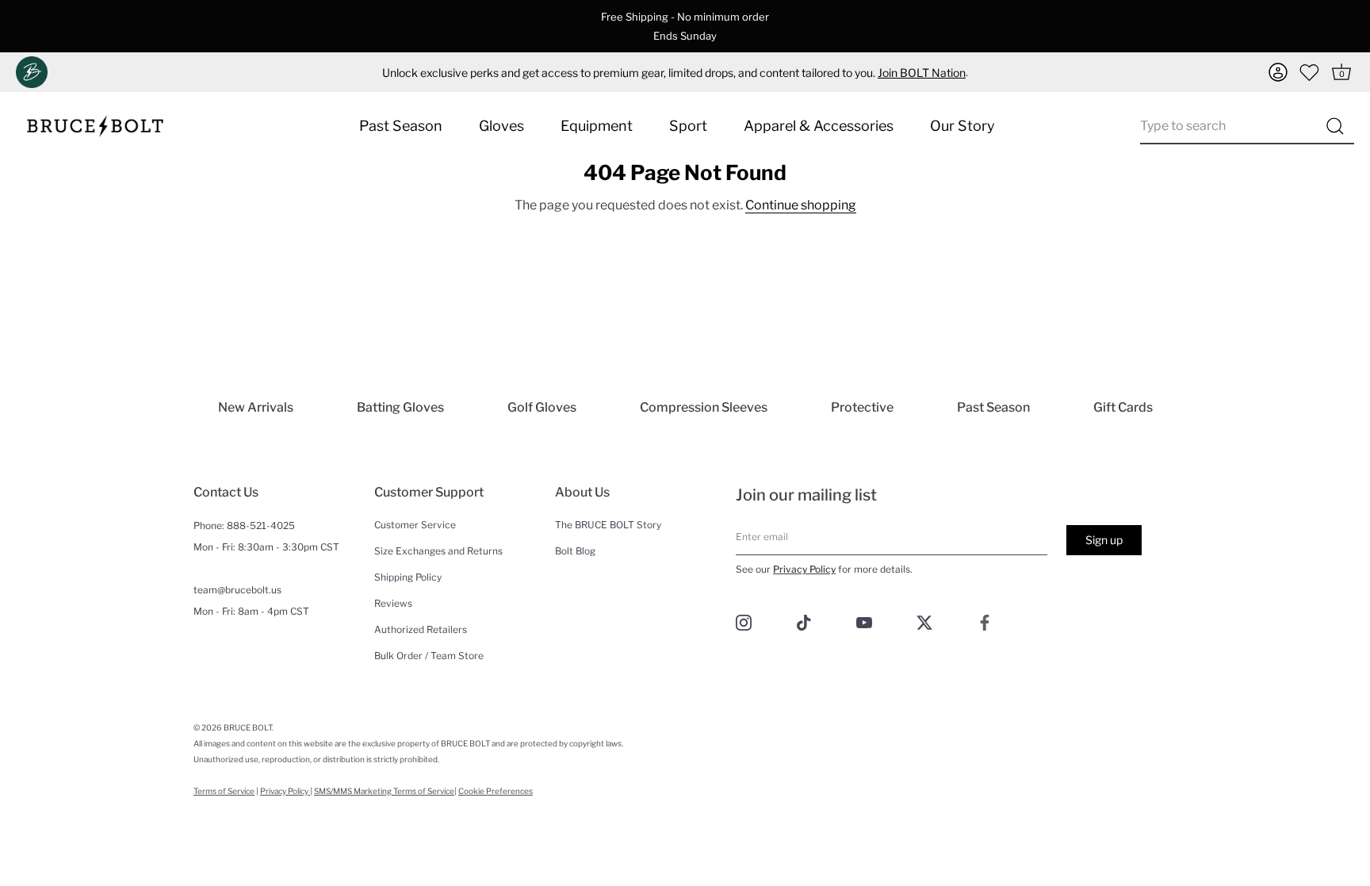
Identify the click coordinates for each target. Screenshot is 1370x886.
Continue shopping (800, 205)
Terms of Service (223, 791)
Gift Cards (1123, 407)
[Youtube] (864, 621)
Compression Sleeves (703, 407)
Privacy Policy (804, 569)
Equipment (597, 125)
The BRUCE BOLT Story (608, 525)
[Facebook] (985, 621)
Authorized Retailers (420, 629)
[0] (1309, 72)
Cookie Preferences (495, 791)
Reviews (393, 603)
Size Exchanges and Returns (438, 551)
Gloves (501, 125)
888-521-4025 (261, 525)
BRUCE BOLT (248, 727)
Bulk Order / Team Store (429, 656)
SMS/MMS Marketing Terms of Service (384, 791)
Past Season (400, 125)
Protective (862, 407)
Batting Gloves (400, 407)
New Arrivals (255, 407)
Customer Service (415, 525)
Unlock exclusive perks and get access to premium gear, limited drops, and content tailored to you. (674, 72)
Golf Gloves (541, 407)
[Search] (1335, 126)
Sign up (1104, 540)
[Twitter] (924, 621)
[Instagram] (744, 621)
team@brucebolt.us (237, 590)
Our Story (962, 125)
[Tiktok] (804, 621)
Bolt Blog (575, 551)
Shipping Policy (408, 577)
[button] (1278, 72)
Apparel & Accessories (819, 125)
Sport (688, 125)
